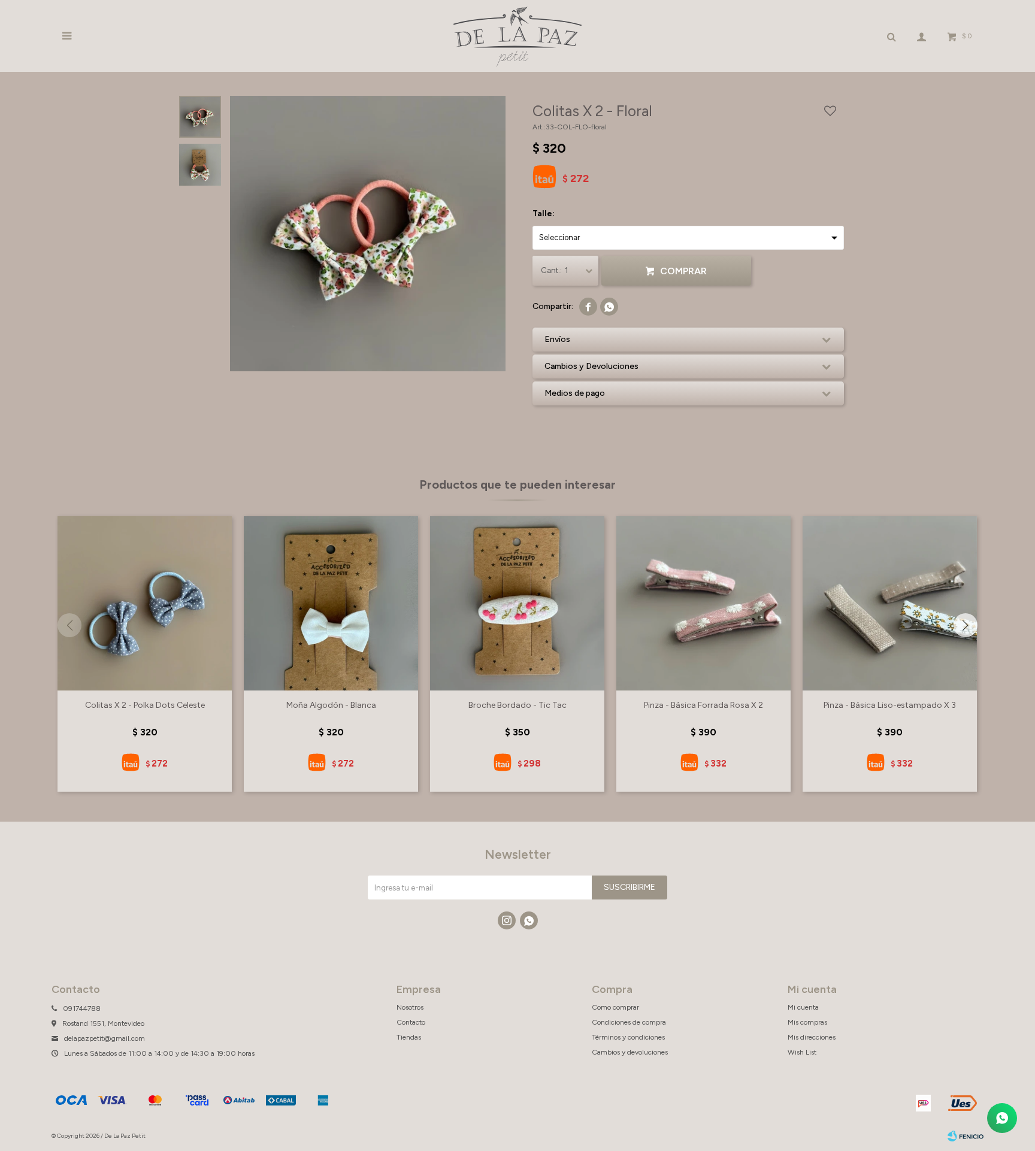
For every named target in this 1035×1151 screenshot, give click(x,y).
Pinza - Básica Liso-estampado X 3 (890, 705)
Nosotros (410, 1007)
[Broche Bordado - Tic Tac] (517, 603)
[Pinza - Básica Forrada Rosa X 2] (703, 603)
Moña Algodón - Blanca (331, 705)
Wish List (802, 1052)
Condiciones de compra (629, 1022)
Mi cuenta (803, 1007)
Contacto (411, 1022)
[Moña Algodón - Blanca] (331, 603)
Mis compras (807, 1022)
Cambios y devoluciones (630, 1052)
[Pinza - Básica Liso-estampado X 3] (890, 603)
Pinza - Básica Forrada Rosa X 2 (703, 705)
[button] (966, 625)
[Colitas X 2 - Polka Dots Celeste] (145, 603)
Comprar (683, 271)
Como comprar (615, 1007)
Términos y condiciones (628, 1037)
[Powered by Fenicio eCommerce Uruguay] (965, 1136)
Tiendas (409, 1037)
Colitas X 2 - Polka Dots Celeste (145, 705)
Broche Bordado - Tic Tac (517, 705)
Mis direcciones (812, 1037)
